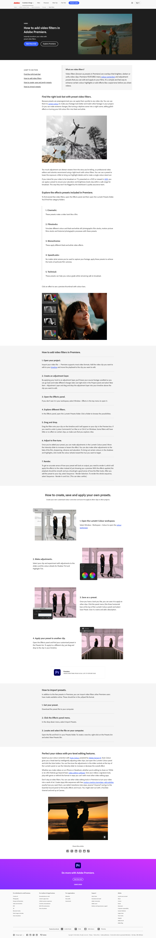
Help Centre (94, 896)
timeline (54, 367)
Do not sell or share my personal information (120, 935)
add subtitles (109, 782)
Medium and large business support (100, 906)
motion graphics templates (94, 782)
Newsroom (120, 906)
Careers (119, 901)
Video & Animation (35, 7)
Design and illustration (18, 901)
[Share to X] (72, 851)
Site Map (134, 935)
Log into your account (122, 896)
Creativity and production (44, 903)
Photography (16, 898)
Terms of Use (96, 935)
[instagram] (30, 935)
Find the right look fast (32, 74)
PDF (14, 906)
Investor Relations (122, 911)
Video (38, 3)
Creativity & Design (27, 3)
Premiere (66, 671)
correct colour (53, 104)
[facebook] (27, 935)
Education (67, 896)
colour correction (108, 77)
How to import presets (32, 86)
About (119, 898)
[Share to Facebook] (67, 851)
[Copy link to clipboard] (88, 851)
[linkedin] (37, 935)
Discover (44, 7)
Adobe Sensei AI (95, 758)
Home (15, 7)
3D (13, 908)
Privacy (90, 935)
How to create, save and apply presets (38, 82)
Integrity (120, 918)
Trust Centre (120, 915)
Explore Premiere (49, 44)
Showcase (46, 3)
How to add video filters (32, 78)
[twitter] (33, 935)
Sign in (137, 3)
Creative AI (15, 896)
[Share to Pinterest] (80, 851)
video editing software (77, 773)
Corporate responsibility (123, 908)
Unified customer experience (45, 901)
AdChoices (140, 935)
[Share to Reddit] (84, 851)
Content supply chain (43, 898)
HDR (106, 179)
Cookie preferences (105, 935)
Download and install (96, 898)
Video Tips (55, 3)
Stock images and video (18, 913)
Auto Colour (74, 758)
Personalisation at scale (44, 896)
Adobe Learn (94, 903)
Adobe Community (96, 901)
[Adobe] (16, 3)
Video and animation (17, 903)
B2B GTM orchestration (44, 906)
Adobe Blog (120, 923)
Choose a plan (74, 3)
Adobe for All (121, 920)
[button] (132, 2)
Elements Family (16, 911)
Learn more (78, 884)
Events (119, 903)
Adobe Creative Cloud (24, 7)
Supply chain (121, 913)
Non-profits (67, 898)
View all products (17, 915)
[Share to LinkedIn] (76, 851)
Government (68, 901)
